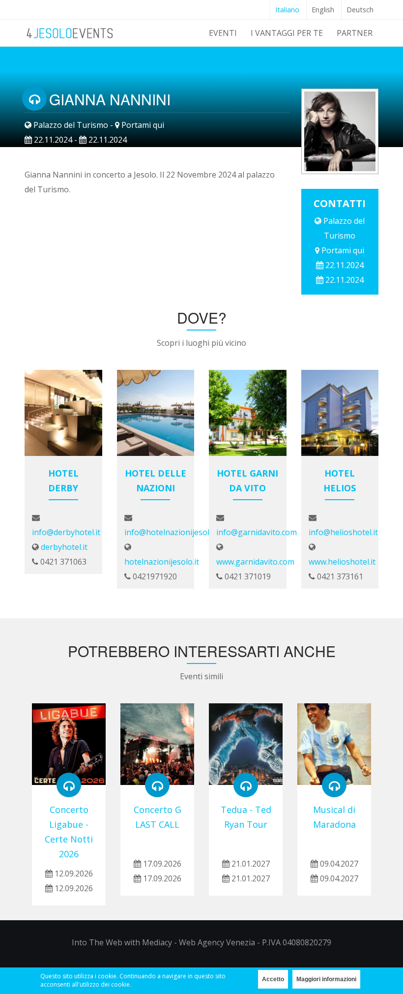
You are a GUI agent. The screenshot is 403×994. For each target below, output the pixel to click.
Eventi (223, 33)
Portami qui (142, 125)
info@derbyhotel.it (66, 532)
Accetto (273, 979)
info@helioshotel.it (343, 532)
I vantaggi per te (287, 33)
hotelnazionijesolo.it (161, 561)
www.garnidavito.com (255, 561)
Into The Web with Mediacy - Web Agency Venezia (163, 942)
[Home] (70, 31)
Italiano (287, 9)
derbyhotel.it (64, 547)
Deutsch (360, 9)
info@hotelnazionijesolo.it (172, 532)
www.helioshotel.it (342, 561)
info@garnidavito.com (256, 532)
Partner (355, 33)
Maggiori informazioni (326, 979)
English (323, 9)
